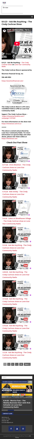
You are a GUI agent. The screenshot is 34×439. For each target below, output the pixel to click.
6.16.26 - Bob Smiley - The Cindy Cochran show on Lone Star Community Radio (15, 194)
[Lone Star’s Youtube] (17, 428)
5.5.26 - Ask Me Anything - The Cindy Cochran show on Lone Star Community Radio (16, 248)
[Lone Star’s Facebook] (10, 428)
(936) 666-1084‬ (5, 420)
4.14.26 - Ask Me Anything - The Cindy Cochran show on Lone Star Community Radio (15, 301)
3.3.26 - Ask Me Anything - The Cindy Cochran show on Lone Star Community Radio (16, 355)
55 (21, 364)
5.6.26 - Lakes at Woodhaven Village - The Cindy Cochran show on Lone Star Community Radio (16, 221)
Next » (27, 364)
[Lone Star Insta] (23, 428)
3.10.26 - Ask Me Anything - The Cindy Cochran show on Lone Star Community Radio (15, 328)
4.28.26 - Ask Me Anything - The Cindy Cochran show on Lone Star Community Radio (15, 274)
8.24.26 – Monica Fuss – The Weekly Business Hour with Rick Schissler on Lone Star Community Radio (16, 403)
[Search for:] (17, 377)
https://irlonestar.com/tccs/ (11, 124)
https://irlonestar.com (9, 138)
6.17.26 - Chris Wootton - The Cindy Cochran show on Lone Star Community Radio (16, 167)
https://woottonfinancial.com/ (12, 81)
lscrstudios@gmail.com (7, 422)
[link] (16, 65)
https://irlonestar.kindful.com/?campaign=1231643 (13, 117)
